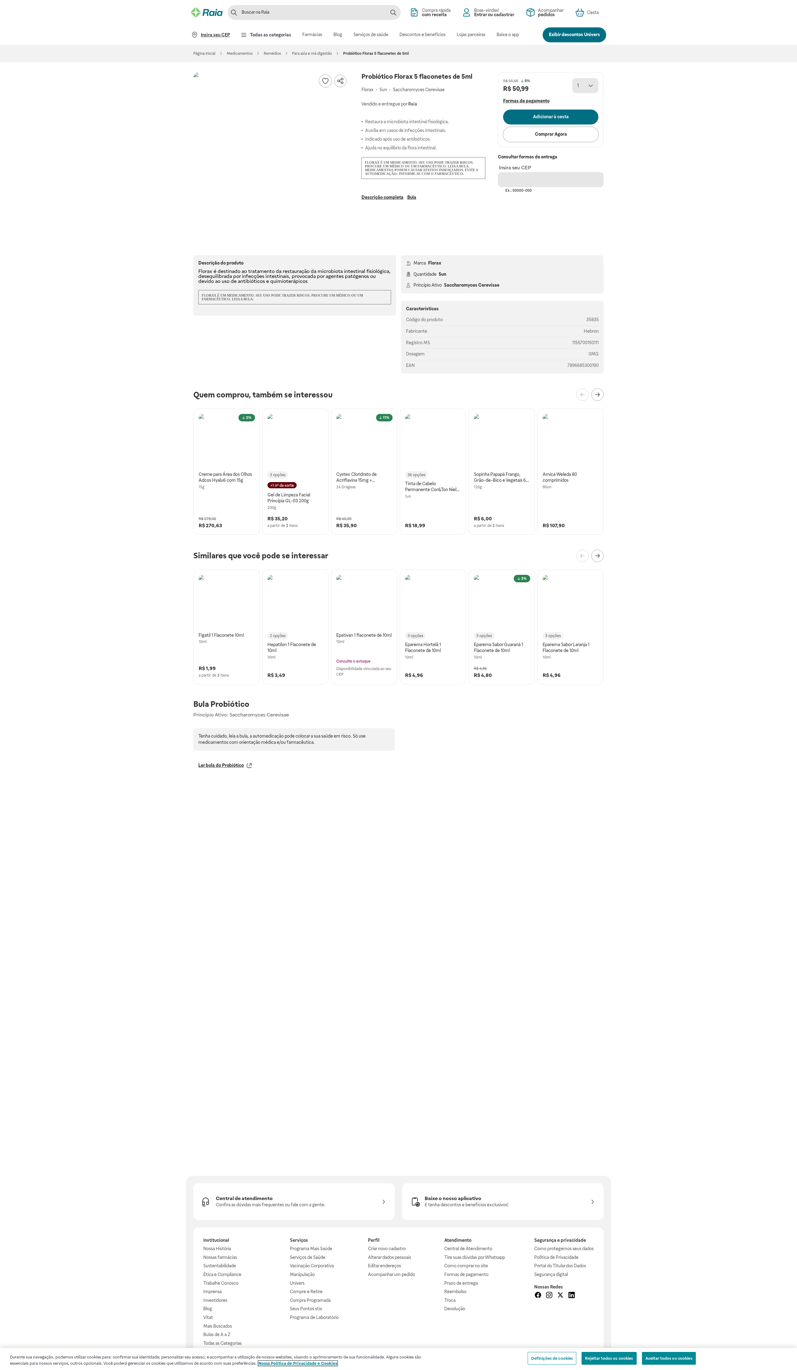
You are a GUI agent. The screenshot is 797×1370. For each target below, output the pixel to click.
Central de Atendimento (468, 1248)
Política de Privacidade (556, 1257)
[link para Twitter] (560, 1296)
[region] (398, 1359)
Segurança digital (551, 1274)
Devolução (454, 1308)
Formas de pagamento (466, 1274)
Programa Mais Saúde (311, 1248)
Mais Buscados (217, 1326)
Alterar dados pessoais (389, 1257)
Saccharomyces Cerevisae (471, 285)
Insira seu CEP (515, 168)
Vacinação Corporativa (312, 1265)
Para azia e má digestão (312, 53)
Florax (434, 262)
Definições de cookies (552, 1358)
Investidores (215, 1300)
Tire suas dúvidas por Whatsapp (474, 1257)
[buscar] (393, 12)
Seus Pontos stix (306, 1308)
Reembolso (455, 1291)
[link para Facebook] (538, 1296)
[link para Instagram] (549, 1296)
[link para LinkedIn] (571, 1296)
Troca (449, 1300)
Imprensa (212, 1291)
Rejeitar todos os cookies (609, 1358)
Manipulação (302, 1274)
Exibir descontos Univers (574, 34)
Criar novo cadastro (387, 1248)
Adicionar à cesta (551, 116)
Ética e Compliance (222, 1274)
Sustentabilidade (219, 1265)
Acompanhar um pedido (391, 1274)
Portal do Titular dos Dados (560, 1265)
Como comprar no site (466, 1265)
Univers (297, 1283)
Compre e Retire (306, 1291)
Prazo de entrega (461, 1283)
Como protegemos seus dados (564, 1248)
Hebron (591, 331)
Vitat (208, 1317)
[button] (271, 150)
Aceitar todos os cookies (668, 1358)
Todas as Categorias (222, 1343)
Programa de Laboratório (314, 1317)
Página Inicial (204, 53)
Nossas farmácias (220, 1257)
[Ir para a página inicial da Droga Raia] (207, 12)
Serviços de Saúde (307, 1257)
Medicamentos (239, 53)
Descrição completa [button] (382, 197)
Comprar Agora (551, 134)
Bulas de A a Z (216, 1334)
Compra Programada (310, 1300)
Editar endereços (384, 1265)
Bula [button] (411, 197)
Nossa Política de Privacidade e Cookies (297, 1363)
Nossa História (217, 1248)
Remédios (272, 53)
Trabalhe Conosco (220, 1283)
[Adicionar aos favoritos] (325, 81)
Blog (207, 1308)
